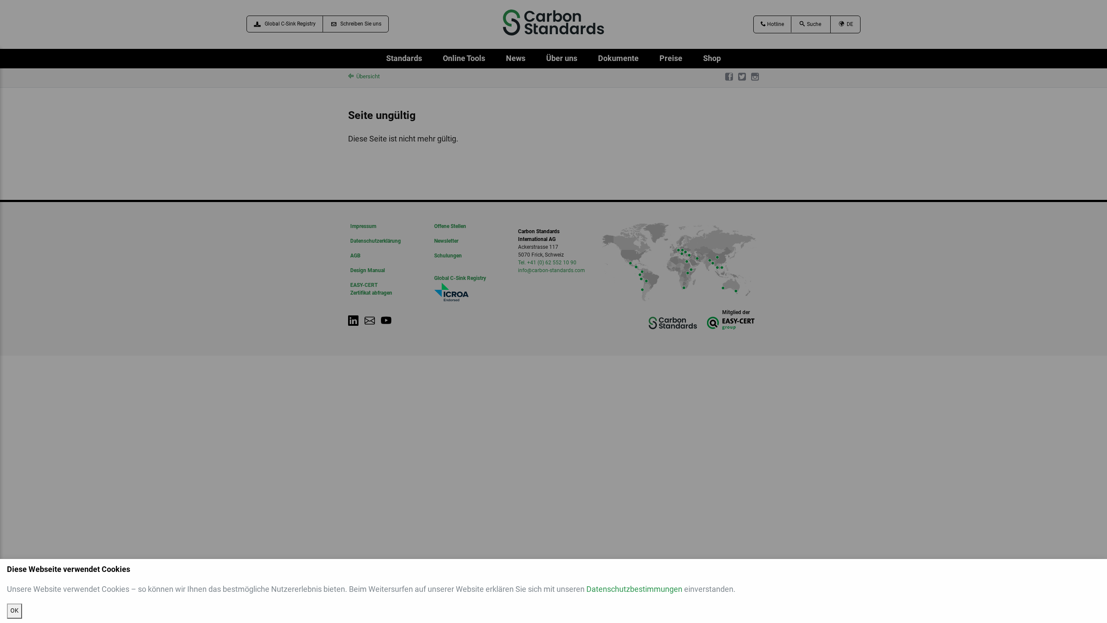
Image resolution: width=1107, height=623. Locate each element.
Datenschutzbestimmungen (634, 589)
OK (14, 610)
